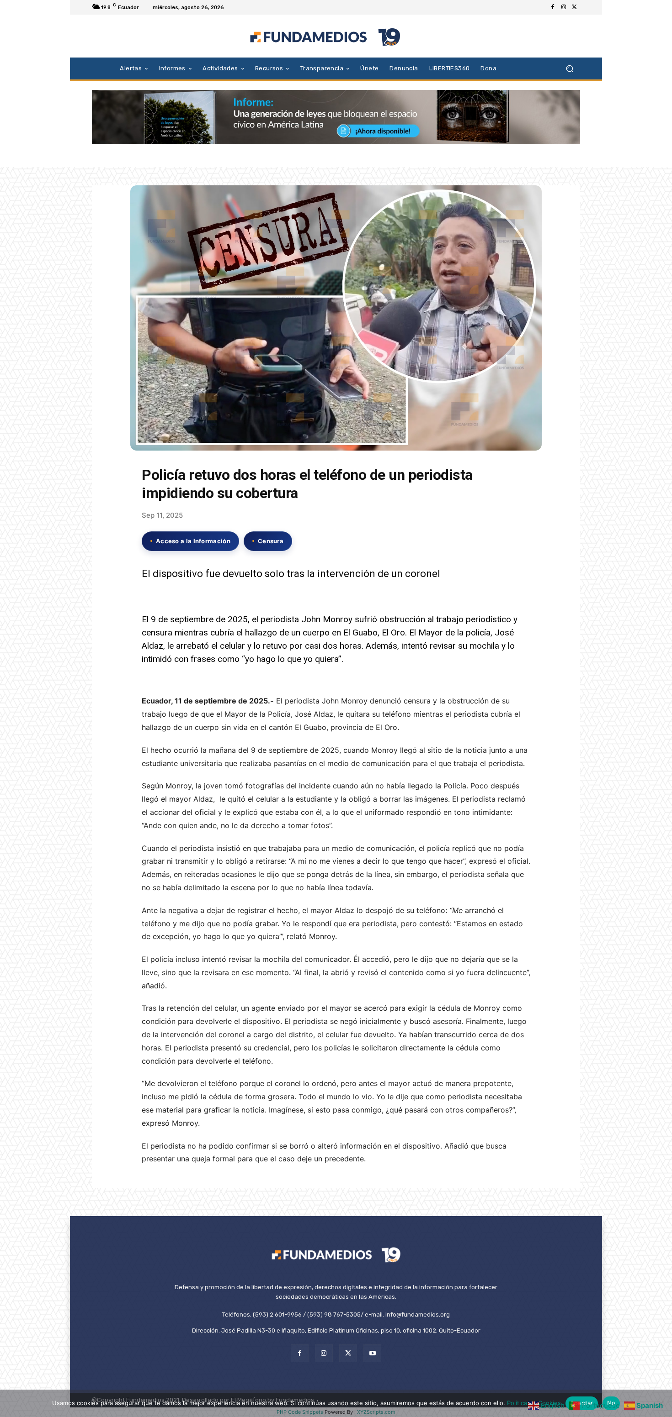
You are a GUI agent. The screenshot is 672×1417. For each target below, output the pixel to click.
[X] (574, 7)
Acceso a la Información (193, 541)
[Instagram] (563, 7)
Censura (270, 541)
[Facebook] (552, 7)
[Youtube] (372, 1353)
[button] (569, 68)
